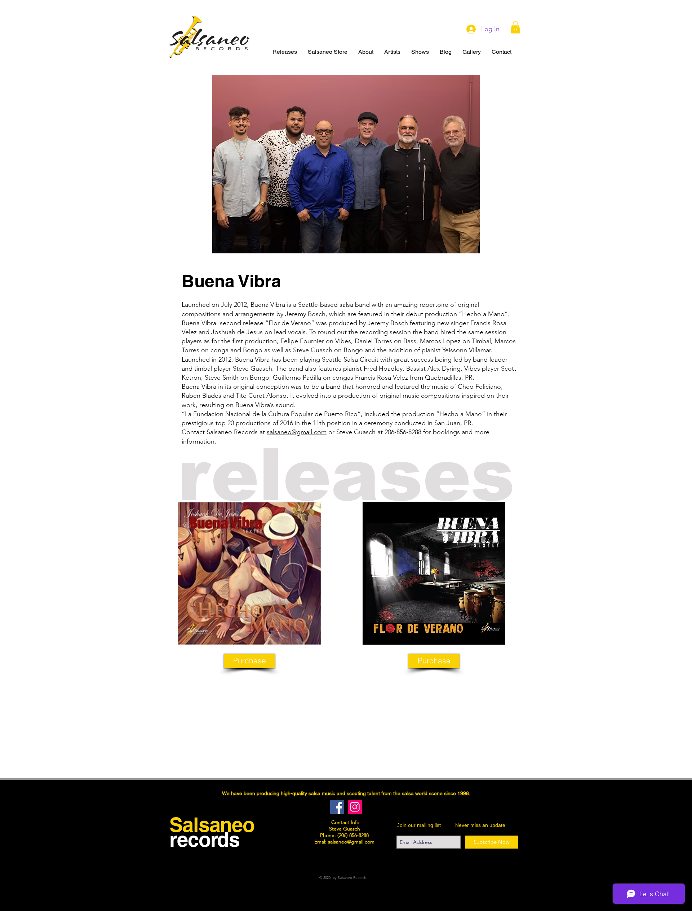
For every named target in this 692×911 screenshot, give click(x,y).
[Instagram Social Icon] (355, 807)
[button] (515, 27)
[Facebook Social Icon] (337, 807)
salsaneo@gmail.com (297, 432)
